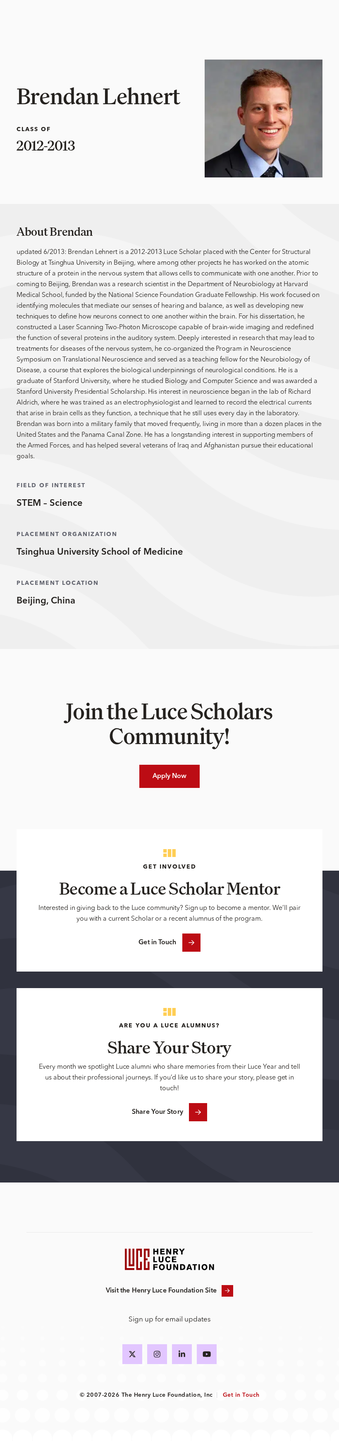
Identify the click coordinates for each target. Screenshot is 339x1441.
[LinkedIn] (182, 1354)
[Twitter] (132, 1354)
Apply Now (170, 776)
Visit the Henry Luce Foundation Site (161, 1291)
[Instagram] (157, 1354)
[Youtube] (207, 1354)
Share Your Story (157, 1112)
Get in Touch (157, 942)
